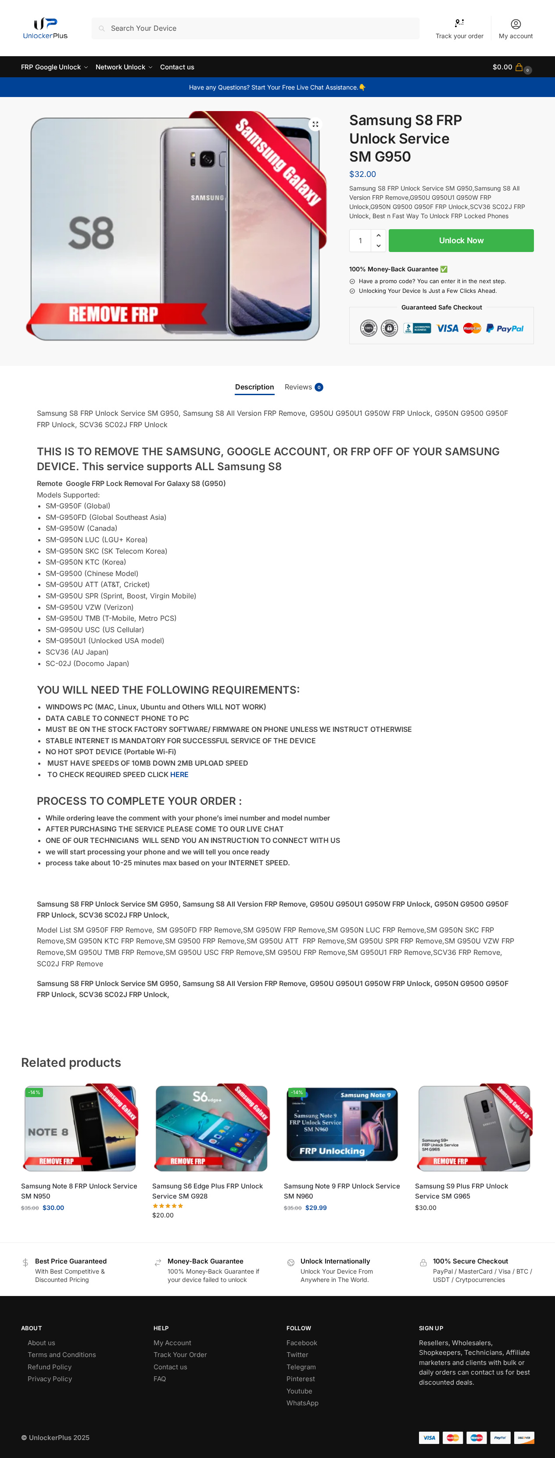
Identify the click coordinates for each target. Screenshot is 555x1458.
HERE (179, 774)
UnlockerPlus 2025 (59, 1437)
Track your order (459, 36)
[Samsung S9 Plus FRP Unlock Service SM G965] (474, 1129)
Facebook (301, 1343)
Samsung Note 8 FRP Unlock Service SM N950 (79, 1191)
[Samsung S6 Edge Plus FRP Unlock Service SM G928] (211, 1129)
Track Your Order (180, 1354)
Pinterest (300, 1379)
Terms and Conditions (62, 1354)
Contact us (170, 1367)
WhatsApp (302, 1403)
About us (41, 1343)
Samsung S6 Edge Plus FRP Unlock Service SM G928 (207, 1191)
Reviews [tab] (303, 386)
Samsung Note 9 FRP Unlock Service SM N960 (342, 1191)
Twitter (297, 1354)
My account (516, 36)
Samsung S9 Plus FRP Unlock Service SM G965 (461, 1191)
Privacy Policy (50, 1379)
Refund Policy (50, 1367)
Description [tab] (254, 386)
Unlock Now (461, 240)
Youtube (299, 1391)
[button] (513, 67)
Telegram (301, 1367)
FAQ (160, 1379)
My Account (172, 1343)
